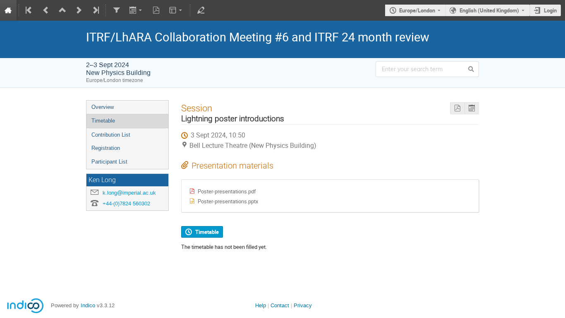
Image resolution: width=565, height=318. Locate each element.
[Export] (136, 10)
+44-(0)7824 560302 (126, 203)
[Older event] (46, 10)
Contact (280, 305)
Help (260, 305)
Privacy (303, 305)
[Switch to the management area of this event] (200, 10)
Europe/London (417, 10)
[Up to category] (62, 10)
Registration (105, 148)
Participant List (109, 162)
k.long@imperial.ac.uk (129, 192)
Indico (88, 305)
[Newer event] (79, 10)
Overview (102, 107)
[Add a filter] (116, 10)
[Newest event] (95, 10)
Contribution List (110, 135)
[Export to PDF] (156, 10)
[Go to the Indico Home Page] (8, 10)
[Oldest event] (29, 10)
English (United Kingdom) (489, 10)
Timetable (103, 121)
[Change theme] (176, 10)
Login (550, 10)
